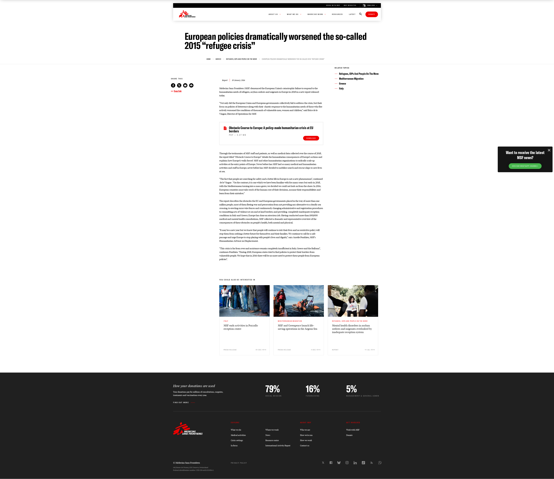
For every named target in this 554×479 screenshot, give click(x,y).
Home (208, 59)
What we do (236, 429)
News (267, 434)
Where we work (272, 429)
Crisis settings (237, 440)
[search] (360, 14)
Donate (371, 14)
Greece (218, 59)
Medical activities (238, 434)
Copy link (177, 91)
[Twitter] (323, 462)
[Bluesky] (338, 462)
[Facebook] (331, 462)
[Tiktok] (363, 462)
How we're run (306, 434)
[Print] (191, 85)
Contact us (304, 445)
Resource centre (272, 440)
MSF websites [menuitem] (350, 5)
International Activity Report (277, 445)
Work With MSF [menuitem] (333, 5)
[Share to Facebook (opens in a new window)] (173, 85)
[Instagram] (347, 462)
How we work (306, 440)
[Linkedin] (355, 462)
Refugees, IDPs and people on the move (241, 59)
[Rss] (371, 462)
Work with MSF (353, 429)
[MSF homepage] (187, 14)
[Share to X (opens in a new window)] (179, 85)
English (371, 5)
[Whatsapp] (379, 462)
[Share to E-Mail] (185, 85)
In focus (234, 445)
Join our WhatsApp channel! (525, 166)
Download (311, 138)
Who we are (305, 429)
